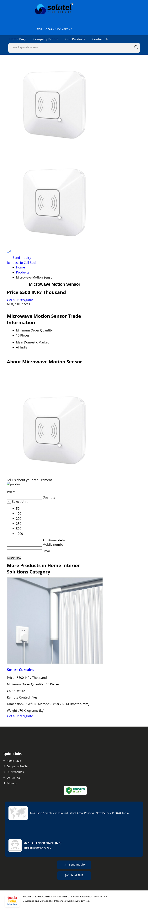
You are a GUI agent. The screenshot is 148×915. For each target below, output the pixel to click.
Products (22, 272)
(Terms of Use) (100, 896)
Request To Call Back (21, 263)
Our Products (75, 39)
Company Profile (45, 39)
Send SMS (76, 875)
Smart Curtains (20, 669)
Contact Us (100, 39)
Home (20, 267)
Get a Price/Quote (20, 300)
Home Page (17, 39)
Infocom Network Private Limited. (72, 900)
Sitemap (12, 783)
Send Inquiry (21, 258)
